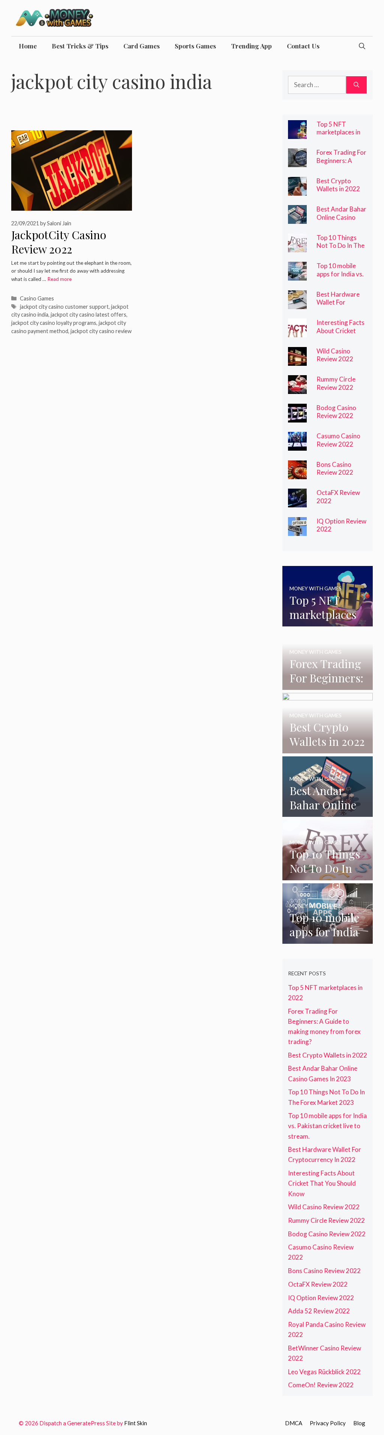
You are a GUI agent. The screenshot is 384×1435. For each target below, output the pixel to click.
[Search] (356, 85)
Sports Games (195, 46)
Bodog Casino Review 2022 (336, 412)
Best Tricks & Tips (80, 46)
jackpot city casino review (101, 331)
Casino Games (37, 298)
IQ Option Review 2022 (341, 525)
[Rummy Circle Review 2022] (297, 389)
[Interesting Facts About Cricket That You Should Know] (297, 332)
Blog (359, 1423)
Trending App (251, 46)
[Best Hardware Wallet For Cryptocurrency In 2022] (297, 304)
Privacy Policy (328, 1423)
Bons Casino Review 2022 (334, 468)
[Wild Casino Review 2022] (297, 360)
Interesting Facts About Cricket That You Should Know (340, 334)
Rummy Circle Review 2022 (336, 383)
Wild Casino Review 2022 (334, 355)
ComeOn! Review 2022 (321, 1385)
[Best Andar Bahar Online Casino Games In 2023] (297, 219)
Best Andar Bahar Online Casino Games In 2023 (341, 217)
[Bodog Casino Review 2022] (297, 417)
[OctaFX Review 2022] (297, 502)
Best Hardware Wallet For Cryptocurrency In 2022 (339, 306)
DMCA (293, 1423)
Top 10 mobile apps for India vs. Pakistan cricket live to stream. (340, 278)
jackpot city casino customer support (64, 306)
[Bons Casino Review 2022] (297, 474)
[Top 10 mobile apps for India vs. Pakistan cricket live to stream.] (297, 275)
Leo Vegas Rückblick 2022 (324, 1372)
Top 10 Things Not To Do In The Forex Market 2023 (340, 250)
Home (28, 46)
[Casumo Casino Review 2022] (297, 446)
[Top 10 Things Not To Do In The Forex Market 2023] (297, 247)
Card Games (141, 46)
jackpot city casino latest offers (88, 314)
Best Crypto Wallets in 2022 (338, 185)
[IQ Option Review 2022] (297, 530)
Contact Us (303, 46)
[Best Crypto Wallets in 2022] (297, 190)
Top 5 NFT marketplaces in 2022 (338, 132)
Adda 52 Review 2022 (319, 1311)
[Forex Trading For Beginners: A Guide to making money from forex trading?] (297, 162)
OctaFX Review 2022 (318, 1284)
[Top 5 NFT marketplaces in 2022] (297, 133)
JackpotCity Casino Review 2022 (58, 242)
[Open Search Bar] (362, 45)
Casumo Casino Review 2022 (338, 440)
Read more (59, 279)
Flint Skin (135, 1423)
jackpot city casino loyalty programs (53, 323)
